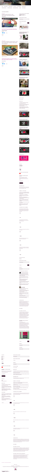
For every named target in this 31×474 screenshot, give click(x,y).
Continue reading (4, 30)
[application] (24, 54)
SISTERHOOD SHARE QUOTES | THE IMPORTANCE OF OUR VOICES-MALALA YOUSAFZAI (23, 200)
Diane (20, 254)
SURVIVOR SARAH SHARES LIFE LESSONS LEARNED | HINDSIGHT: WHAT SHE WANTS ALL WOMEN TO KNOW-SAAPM (24, 107)
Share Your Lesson (24, 6)
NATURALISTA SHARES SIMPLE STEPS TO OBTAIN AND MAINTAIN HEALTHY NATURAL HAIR (23, 277)
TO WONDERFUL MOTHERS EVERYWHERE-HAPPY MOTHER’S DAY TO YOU (24, 195)
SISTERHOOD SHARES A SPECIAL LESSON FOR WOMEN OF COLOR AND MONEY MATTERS (24, 193)
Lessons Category (19, 6)
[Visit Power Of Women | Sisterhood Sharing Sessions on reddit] (2, 363)
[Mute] (27, 56)
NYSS (14, 409)
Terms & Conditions (21, 99)
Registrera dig (3, 398)
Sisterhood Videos (10, 6)
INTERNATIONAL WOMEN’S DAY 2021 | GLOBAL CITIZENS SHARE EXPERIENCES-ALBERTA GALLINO (24, 282)
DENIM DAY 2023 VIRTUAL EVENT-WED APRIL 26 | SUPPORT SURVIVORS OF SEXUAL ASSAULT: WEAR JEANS (24, 105)
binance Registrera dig (15, 389)
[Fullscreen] (28, 56)
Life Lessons (14, 6)
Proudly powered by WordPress (8, 462)
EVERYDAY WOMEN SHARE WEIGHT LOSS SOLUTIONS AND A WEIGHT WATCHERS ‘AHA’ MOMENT (10, 42)
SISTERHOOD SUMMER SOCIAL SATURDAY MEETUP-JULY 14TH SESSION (23, 204)
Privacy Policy (3, 462)
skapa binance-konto (21, 192)
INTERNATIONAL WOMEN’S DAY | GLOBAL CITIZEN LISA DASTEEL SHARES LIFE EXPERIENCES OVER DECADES (23, 280)
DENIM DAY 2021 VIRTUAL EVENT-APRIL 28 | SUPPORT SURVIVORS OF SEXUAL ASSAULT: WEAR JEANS (23, 293)
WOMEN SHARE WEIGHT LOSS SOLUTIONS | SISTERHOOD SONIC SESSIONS (8, 15)
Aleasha (14, 417)
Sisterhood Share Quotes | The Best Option (22, 389)
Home (2, 6)
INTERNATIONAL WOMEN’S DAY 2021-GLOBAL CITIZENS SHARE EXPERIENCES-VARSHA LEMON (24, 284)
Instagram (3, 356)
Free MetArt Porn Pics (21, 194)
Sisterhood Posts (6, 6)
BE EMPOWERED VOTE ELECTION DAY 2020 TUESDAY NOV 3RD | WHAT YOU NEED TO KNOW (24, 198)
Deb (20, 217)
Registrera (20, 199)
